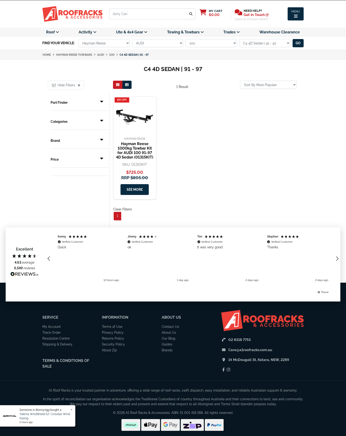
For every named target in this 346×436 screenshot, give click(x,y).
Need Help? (253, 10)
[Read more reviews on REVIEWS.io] (24, 274)
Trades (230, 32)
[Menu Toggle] (296, 13)
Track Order (51, 332)
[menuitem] (52, 32)
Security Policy (113, 344)
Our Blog (168, 338)
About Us (171, 317)
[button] (49, 258)
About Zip (109, 350)
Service (50, 317)
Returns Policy (113, 338)
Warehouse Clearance (279, 32)
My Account (51, 327)
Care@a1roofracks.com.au (250, 350)
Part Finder (59, 102)
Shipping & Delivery (57, 344)
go (298, 43)
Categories (59, 121)
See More (135, 189)
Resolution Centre (56, 338)
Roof (51, 32)
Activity (86, 32)
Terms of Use (112, 327)
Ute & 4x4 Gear (130, 32)
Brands (167, 350)
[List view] (127, 85)
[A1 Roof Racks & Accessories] (72, 14)
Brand (55, 141)
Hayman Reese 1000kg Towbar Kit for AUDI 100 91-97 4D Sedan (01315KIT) (134, 151)
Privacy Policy (113, 332)
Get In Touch (255, 15)
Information (115, 317)
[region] (193, 258)
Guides (167, 344)
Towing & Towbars (184, 32)
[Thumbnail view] (117, 85)
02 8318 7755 (239, 340)
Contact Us (170, 327)
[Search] (191, 13)
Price (55, 159)
